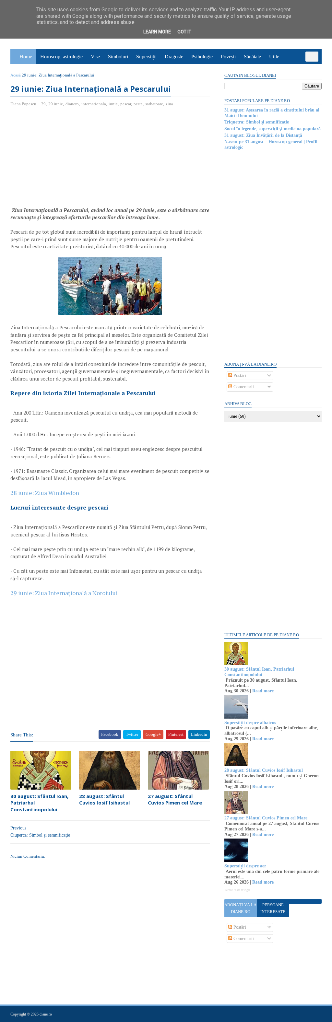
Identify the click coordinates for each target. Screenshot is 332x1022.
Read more (263, 690)
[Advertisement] (64, 159)
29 (43, 103)
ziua (169, 103)
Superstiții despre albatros (250, 722)
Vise (95, 56)
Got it (184, 31)
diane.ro (46, 1014)
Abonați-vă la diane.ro (240, 908)
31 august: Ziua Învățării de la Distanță (263, 135)
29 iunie (55, 103)
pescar (125, 103)
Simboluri (118, 56)
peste (138, 103)
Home (25, 56)
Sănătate (252, 56)
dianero (72, 103)
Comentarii (243, 386)
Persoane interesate (272, 908)
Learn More (157, 31)
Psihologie (202, 56)
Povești (228, 56)
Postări (239, 375)
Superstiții (146, 56)
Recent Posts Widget (237, 890)
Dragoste (174, 56)
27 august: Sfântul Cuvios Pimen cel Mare (175, 799)
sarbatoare (154, 103)
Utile (274, 56)
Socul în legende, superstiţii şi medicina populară (272, 128)
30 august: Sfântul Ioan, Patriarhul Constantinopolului (39, 803)
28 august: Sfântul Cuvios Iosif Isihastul (104, 799)
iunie (113, 103)
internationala (93, 103)
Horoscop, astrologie (61, 56)
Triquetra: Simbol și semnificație (256, 122)
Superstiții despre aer (245, 865)
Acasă (15, 75)
